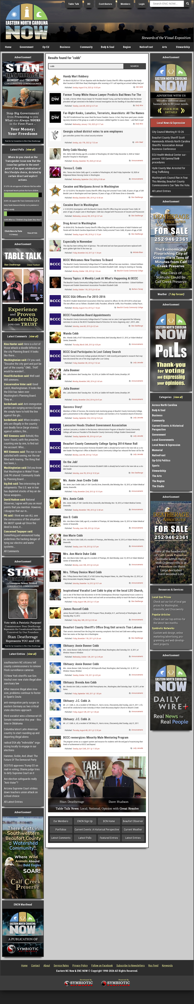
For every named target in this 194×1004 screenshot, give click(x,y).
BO (88, 4)
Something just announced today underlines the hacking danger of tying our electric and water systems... (22, 539)
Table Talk (73, 4)
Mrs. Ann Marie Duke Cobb (79, 554)
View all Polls (32, 233)
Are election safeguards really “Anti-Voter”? (20, 780)
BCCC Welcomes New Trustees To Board (88, 260)
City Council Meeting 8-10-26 (168, 131)
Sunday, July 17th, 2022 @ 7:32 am (85, 143)
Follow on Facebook (102, 965)
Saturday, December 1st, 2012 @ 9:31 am (87, 583)
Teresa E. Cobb (72, 168)
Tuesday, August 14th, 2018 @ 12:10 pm (87, 234)
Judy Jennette (138, 363)
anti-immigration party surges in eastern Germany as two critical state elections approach (21, 706)
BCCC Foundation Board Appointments (87, 315)
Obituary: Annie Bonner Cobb (81, 645)
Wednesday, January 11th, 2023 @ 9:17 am (88, 124)
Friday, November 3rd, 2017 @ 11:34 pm (87, 253)
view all (31, 149)
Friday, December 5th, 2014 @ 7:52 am (86, 363)
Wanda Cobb (71, 333)
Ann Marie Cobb (73, 535)
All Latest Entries (13, 801)
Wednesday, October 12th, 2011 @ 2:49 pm (88, 657)
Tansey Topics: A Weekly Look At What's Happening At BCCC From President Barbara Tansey (100, 280)
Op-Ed (45, 47)
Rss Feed (153, 965)
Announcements (137, 161)
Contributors (105, 4)
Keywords (167, 965)
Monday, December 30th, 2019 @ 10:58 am (88, 198)
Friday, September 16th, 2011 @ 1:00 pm (87, 694)
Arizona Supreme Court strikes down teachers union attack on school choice (21, 792)
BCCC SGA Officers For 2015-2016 (84, 297)
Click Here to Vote (13, 231)
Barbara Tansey (137, 289)
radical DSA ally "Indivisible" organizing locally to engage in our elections (22, 746)
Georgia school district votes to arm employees (93, 131)
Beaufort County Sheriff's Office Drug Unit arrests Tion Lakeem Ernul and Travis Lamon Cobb (102, 629)
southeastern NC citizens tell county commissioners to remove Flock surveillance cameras (22, 666)
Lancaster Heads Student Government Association (95, 425)
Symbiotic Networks (163, 628)
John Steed (139, 142)
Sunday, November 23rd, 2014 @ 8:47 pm (87, 400)
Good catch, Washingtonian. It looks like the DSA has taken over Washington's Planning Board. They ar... (22, 392)
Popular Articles (161, 614)
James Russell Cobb (76, 609)
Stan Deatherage (137, 197)
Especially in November (77, 241)
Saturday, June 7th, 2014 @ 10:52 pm (86, 473)
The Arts (157, 475)
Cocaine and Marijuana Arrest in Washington (91, 186)
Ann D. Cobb (70, 517)
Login (142, 4)
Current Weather (133, 829)
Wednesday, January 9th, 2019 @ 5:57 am (87, 216)
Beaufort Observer (133, 821)
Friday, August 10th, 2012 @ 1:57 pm (86, 602)
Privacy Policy (80, 965)
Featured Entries (109, 837)
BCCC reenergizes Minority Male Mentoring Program (95, 737)
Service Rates (61, 965)
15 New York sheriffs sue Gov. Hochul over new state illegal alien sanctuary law (22, 679)
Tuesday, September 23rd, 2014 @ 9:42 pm (88, 418)
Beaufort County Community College (130, 271)
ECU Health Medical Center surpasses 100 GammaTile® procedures (169, 158)
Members (125, 4)
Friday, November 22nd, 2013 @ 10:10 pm (87, 492)
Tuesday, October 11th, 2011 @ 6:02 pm (87, 675)
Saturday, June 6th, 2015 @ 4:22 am (85, 326)
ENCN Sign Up (85, 821)
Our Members (61, 821)
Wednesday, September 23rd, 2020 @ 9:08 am (89, 179)
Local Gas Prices (161, 597)
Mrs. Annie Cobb (73, 499)
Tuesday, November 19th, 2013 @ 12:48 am (88, 510)
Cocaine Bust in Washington (80, 205)
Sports (155, 465)
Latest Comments (61, 837)
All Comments (11, 551)
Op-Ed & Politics (161, 460)
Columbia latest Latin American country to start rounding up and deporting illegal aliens (21, 733)
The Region (158, 481)
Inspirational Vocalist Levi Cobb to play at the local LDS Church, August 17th (103, 592)
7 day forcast (177, 294)
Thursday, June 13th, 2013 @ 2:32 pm (86, 528)
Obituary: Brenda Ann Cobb (80, 682)
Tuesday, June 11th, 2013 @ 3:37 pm (86, 547)
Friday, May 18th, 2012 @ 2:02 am (85, 620)
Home (8, 47)
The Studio (158, 486)
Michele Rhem (138, 252)
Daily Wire (139, 105)
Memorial (157, 450)
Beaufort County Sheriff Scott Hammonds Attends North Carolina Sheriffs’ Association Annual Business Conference (171, 143)
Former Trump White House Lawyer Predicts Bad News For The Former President (102, 96)
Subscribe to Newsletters (130, 965)
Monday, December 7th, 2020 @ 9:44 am (87, 161)
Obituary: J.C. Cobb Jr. (77, 701)
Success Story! (72, 407)
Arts (164, 47)
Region (127, 47)
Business (65, 47)
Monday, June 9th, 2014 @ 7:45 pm (85, 455)
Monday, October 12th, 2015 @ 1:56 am (87, 271)
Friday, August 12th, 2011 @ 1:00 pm (86, 712)
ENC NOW (139, 87)
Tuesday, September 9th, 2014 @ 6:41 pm (87, 436)
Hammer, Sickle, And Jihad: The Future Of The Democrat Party (21, 757)
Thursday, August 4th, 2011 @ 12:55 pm (87, 730)
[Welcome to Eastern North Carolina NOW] (27, 21)
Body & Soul (107, 47)
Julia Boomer (71, 370)
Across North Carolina (164, 405)
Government (26, 47)
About (46, 965)
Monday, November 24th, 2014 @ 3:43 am (87, 381)
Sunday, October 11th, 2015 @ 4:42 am (86, 290)
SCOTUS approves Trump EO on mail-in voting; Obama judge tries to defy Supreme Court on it (22, 769)
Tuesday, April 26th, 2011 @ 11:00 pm (86, 749)
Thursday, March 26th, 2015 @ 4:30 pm (87, 345)
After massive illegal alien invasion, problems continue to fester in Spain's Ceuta (22, 693)
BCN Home (109, 821)
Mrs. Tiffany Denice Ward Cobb (82, 572)
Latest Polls (85, 837)
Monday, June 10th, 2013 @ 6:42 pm (86, 565)
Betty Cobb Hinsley (75, 150)
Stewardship (183, 47)
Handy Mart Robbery (76, 76)
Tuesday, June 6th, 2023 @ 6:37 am (85, 106)
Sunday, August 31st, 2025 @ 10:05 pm (86, 88)
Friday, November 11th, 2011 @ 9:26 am (87, 638)
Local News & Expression (166, 445)
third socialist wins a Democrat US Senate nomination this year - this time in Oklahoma (23, 719)
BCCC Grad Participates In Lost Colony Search (92, 352)
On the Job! (70, 462)
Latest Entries (133, 837)
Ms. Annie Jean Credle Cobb (80, 480)
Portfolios (60, 829)
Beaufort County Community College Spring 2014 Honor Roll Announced (100, 445)
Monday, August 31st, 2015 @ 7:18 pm (86, 308)
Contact (35, 965)
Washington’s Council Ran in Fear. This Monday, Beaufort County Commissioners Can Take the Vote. (171, 181)
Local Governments (163, 439)
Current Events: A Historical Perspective (97, 829)
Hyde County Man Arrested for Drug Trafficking (168, 169)
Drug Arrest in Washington (79, 223)
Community (86, 47)
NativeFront (146, 47)
